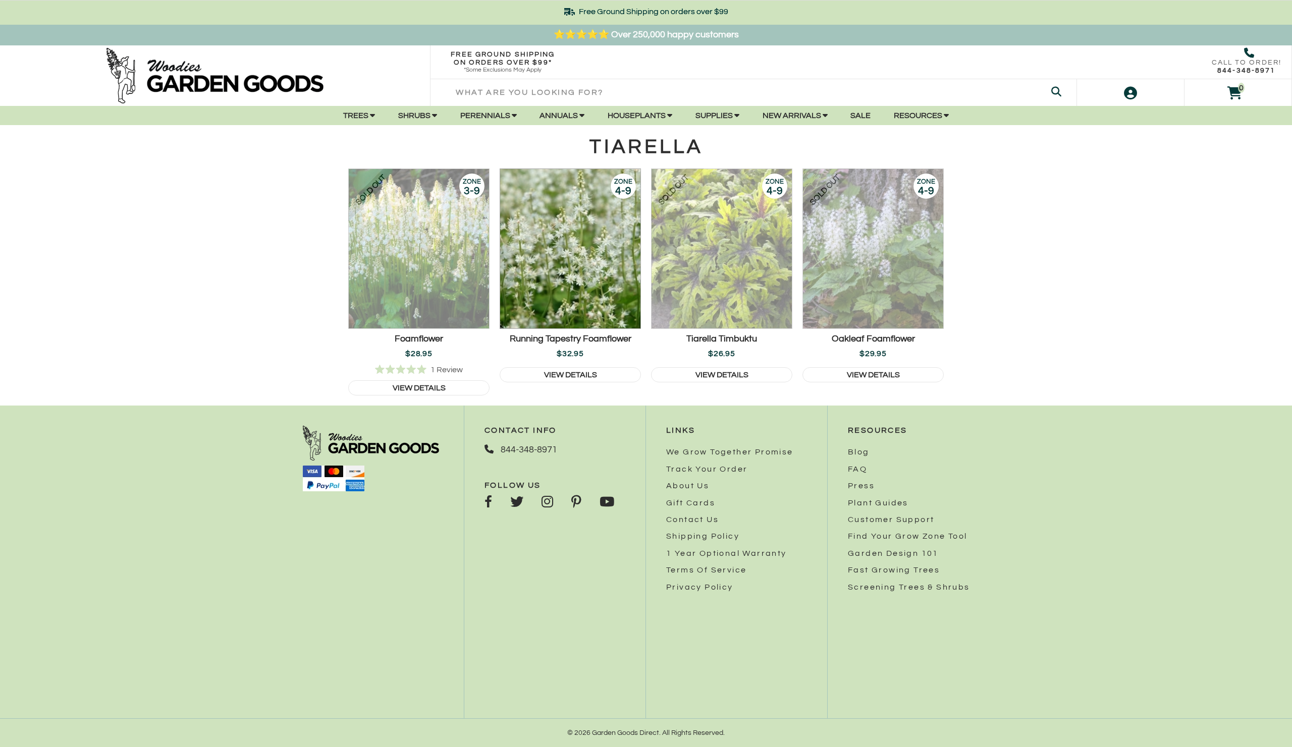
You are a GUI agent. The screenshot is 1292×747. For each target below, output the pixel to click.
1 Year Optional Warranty (726, 553)
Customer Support (891, 519)
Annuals (559, 115)
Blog (859, 452)
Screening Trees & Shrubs (909, 587)
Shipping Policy (702, 536)
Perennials (486, 115)
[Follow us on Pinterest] (576, 502)
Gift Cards (690, 503)
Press (861, 486)
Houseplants (637, 115)
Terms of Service (706, 570)
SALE (860, 115)
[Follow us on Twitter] (516, 502)
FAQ (857, 469)
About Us (687, 486)
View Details (419, 388)
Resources (919, 115)
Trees (356, 115)
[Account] (1130, 92)
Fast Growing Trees (894, 570)
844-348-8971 (1246, 70)
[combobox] (753, 92)
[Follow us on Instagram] (547, 502)
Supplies (714, 115)
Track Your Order (706, 469)
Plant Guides (878, 503)
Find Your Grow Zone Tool (907, 536)
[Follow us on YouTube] (607, 502)
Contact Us (692, 519)
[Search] (1056, 92)
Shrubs (415, 115)
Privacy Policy (699, 587)
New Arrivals (793, 115)
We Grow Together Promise (729, 452)
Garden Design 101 (893, 553)
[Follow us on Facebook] (488, 502)
